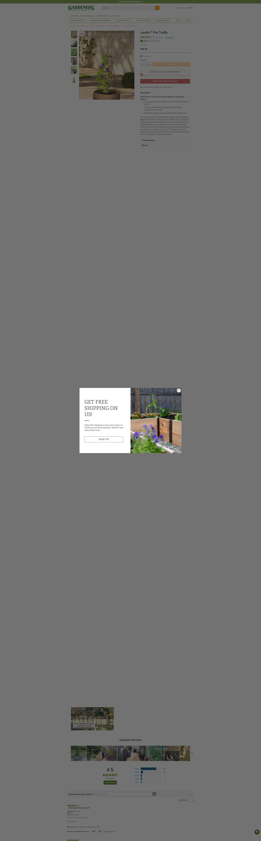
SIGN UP (104, 439)
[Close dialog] (179, 390)
